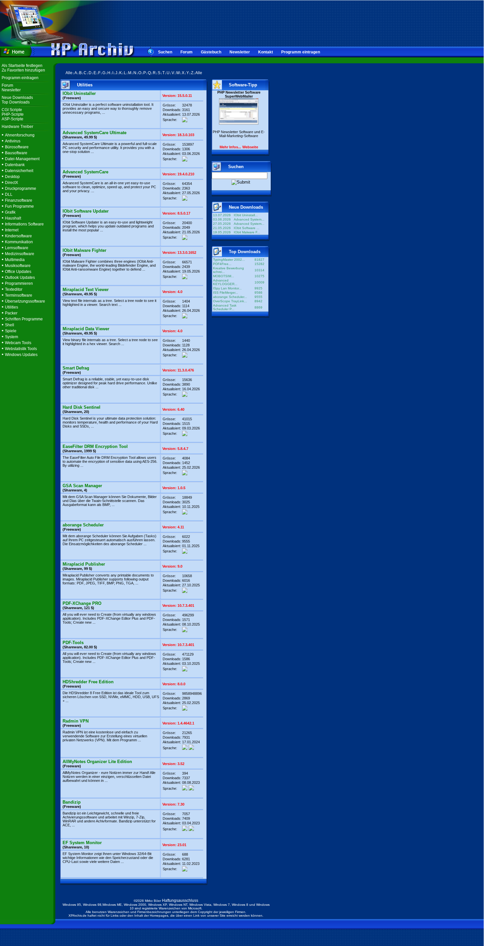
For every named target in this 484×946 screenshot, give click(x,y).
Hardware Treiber (17, 126)
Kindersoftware (18, 236)
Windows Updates (21, 354)
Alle (69, 73)
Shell (9, 325)
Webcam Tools (18, 342)
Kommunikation (19, 242)
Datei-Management (22, 159)
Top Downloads (16, 102)
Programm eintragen (300, 52)
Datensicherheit (19, 170)
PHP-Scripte (13, 114)
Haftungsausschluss (180, 900)
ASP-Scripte (12, 119)
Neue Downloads (17, 97)
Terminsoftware (18, 295)
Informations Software (24, 224)
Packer (11, 313)
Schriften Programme (24, 319)
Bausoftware (16, 153)
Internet (11, 230)
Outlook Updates (20, 277)
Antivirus (12, 141)
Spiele (10, 331)
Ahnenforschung (20, 135)
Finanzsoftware (18, 200)
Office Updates (18, 271)
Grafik (10, 212)
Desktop (12, 176)
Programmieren (19, 283)
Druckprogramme (20, 188)
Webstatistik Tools (21, 348)
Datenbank (15, 165)
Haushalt (13, 218)
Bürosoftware (17, 147)
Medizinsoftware (19, 253)
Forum (186, 52)
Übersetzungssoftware (25, 301)
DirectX (11, 182)
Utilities (11, 307)
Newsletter (239, 52)
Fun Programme (19, 206)
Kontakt (265, 52)
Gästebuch (211, 52)
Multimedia (15, 259)
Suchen (165, 52)
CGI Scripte (12, 109)
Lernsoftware (16, 248)
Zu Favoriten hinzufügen (23, 70)
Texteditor (13, 289)
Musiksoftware (18, 265)
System (11, 337)
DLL (9, 194)
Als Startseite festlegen (22, 65)
